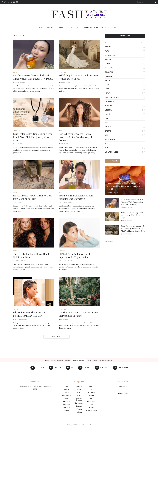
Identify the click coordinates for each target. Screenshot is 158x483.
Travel (116, 27)
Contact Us (123, 386)
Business (108, 64)
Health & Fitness (90, 27)
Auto (107, 51)
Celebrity (75, 27)
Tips (106, 143)
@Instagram (80, 360)
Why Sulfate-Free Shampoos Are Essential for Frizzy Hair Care (29, 314)
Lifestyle (105, 27)
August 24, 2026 (127, 234)
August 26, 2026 (127, 220)
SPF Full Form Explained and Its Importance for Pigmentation (75, 255)
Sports (108, 131)
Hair (60, 130)
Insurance (109, 101)
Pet (106, 122)
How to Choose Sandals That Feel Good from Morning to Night (32, 197)
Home (41, 27)
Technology (110, 139)
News (107, 118)
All (106, 43)
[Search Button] (154, 2)
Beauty (62, 27)
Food (107, 85)
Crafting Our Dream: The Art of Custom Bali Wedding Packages (79, 314)
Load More (56, 336)
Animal (108, 47)
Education (109, 72)
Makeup (108, 114)
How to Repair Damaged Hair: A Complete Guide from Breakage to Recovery (76, 137)
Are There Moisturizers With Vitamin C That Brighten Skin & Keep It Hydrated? (33, 77)
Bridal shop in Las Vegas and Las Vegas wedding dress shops (78, 77)
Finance (108, 80)
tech (107, 135)
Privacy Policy (123, 393)
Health (108, 93)
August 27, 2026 (113, 192)
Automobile (110, 55)
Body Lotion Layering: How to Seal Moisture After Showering (76, 197)
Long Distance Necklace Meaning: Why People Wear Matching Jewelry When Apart (32, 137)
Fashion (50, 27)
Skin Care (109, 127)
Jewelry (108, 106)
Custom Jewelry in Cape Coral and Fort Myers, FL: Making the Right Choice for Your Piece (124, 186)
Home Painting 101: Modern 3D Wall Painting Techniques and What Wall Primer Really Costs (133, 228)
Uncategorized (111, 152)
